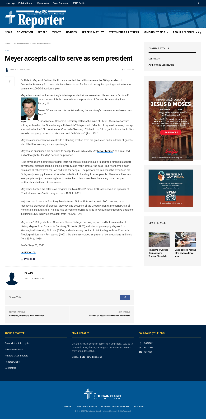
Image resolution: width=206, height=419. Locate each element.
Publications (25, 3)
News (8, 32)
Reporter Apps (12, 362)
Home (7, 43)
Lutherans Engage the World (115, 406)
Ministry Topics (154, 32)
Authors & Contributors (16, 355)
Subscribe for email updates (87, 357)
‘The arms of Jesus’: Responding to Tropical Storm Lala (158, 253)
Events (56, 32)
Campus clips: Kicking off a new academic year (185, 253)
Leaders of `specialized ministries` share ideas (109, 316)
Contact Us (154, 58)
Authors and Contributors (161, 64)
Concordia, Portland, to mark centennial (26, 316)
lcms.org (10, 3)
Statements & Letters (124, 32)
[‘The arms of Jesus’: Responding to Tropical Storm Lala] (159, 239)
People (42, 32)
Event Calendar (61, 3)
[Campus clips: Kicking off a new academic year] (185, 239)
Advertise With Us (14, 349)
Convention (25, 32)
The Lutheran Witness (86, 406)
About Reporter (183, 32)
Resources (43, 3)
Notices (71, 32)
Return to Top (28, 252)
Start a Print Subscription (17, 343)
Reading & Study (93, 32)
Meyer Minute (105, 151)
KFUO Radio (78, 3)
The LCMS (14, 70)
